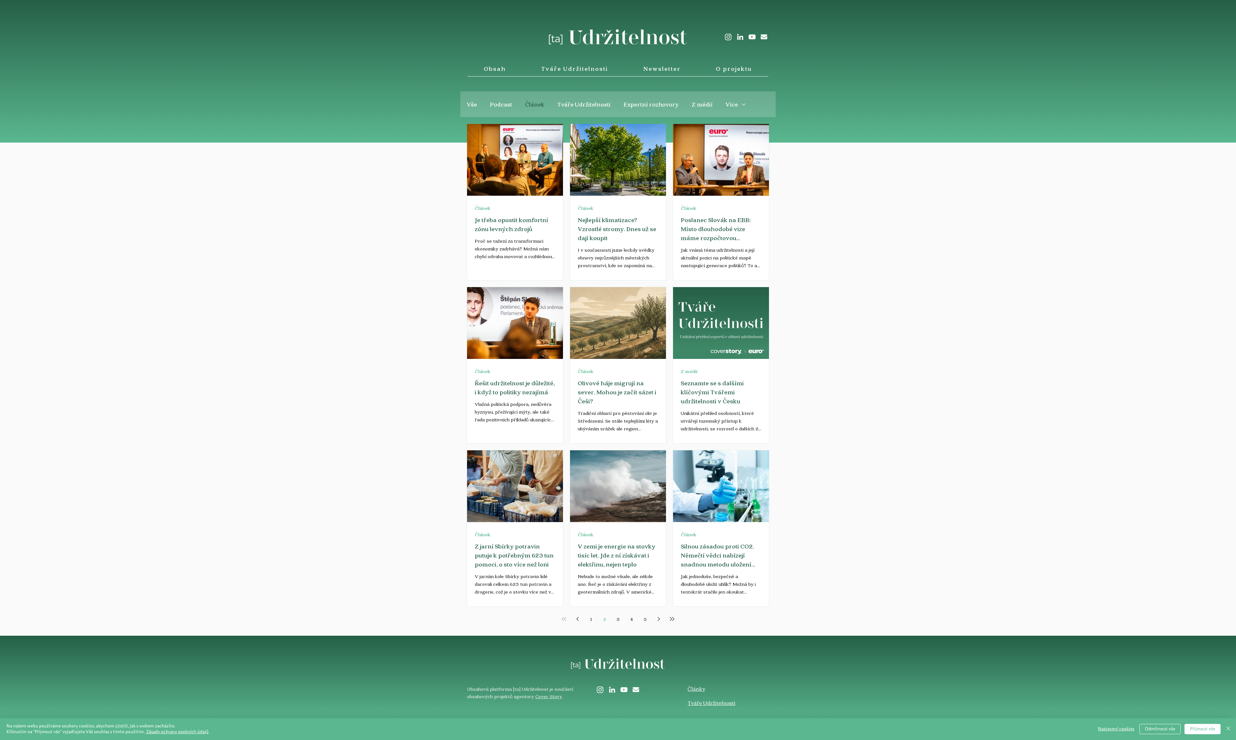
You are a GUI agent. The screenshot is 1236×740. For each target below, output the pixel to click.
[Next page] (658, 619)
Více (732, 104)
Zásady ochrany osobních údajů (177, 732)
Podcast (501, 104)
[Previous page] (577, 619)
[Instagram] (728, 37)
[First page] (564, 619)
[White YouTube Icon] (752, 37)
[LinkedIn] (740, 37)
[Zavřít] (1228, 729)
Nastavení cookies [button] (1116, 729)
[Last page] (672, 619)
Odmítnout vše (1160, 729)
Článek (534, 104)
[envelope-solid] (764, 37)
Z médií (702, 104)
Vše (472, 104)
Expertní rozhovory (651, 104)
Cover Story (548, 696)
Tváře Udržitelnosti (584, 104)
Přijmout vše (1202, 729)
